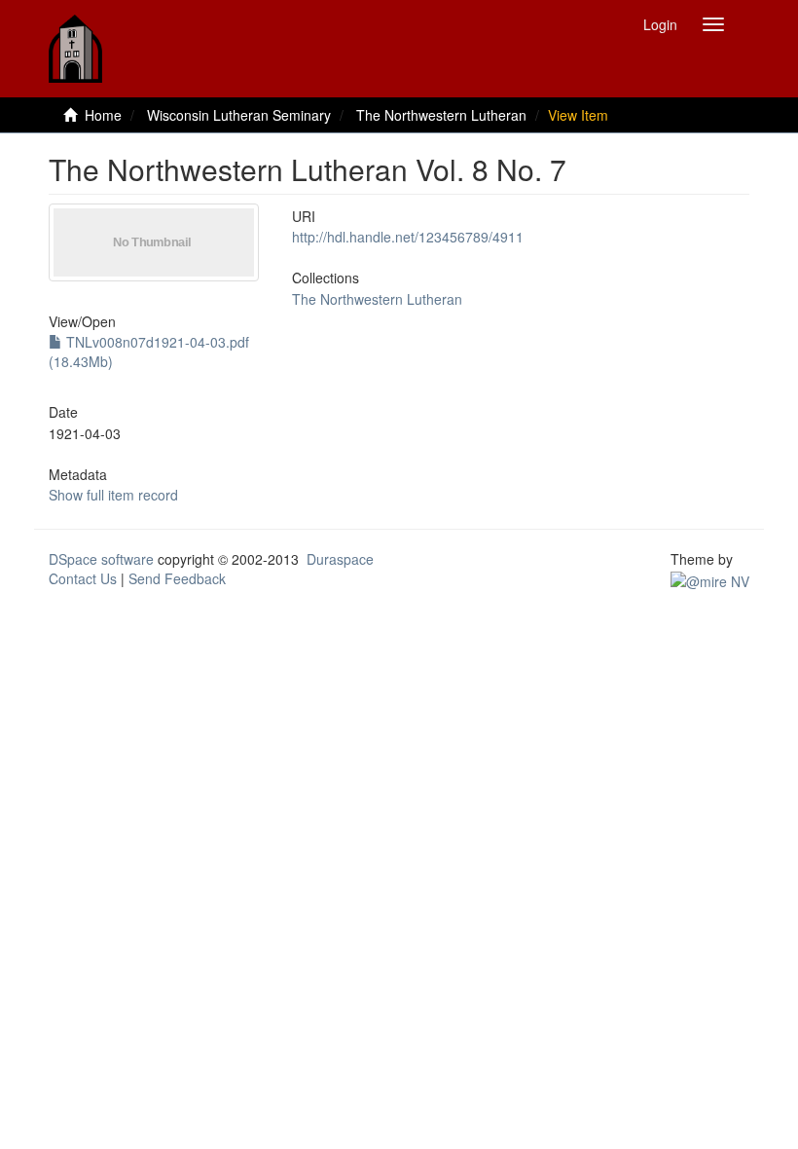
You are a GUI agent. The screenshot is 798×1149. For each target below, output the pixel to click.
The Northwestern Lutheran (441, 115)
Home (103, 115)
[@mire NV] (710, 578)
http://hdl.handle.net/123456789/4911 (408, 236)
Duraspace (340, 559)
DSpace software (101, 559)
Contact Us (83, 578)
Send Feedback (177, 578)
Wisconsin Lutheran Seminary (239, 115)
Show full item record (113, 494)
